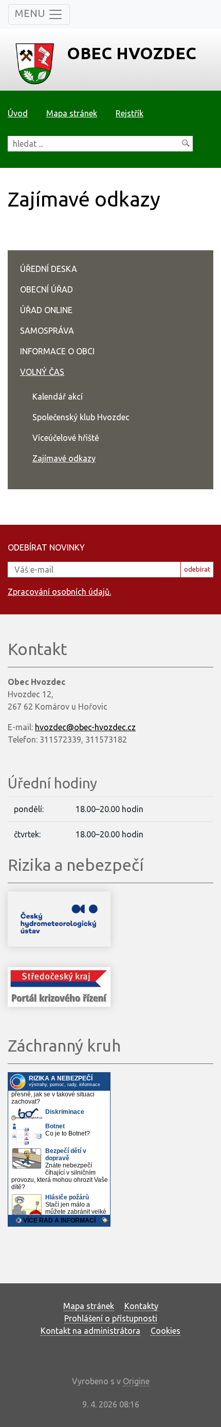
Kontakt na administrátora (90, 1330)
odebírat (197, 569)
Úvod (18, 113)
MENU (31, 13)
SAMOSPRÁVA (47, 330)
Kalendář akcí (57, 396)
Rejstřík (129, 113)
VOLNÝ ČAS (42, 371)
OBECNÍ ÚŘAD (46, 289)
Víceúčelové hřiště (65, 437)
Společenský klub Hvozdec (81, 417)
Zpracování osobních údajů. (59, 591)
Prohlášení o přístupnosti (110, 1318)
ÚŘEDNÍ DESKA (48, 268)
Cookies (165, 1330)
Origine (136, 1381)
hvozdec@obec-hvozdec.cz (85, 727)
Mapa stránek (71, 113)
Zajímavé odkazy (64, 458)
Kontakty (141, 1306)
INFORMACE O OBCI (57, 351)
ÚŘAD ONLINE (46, 310)
